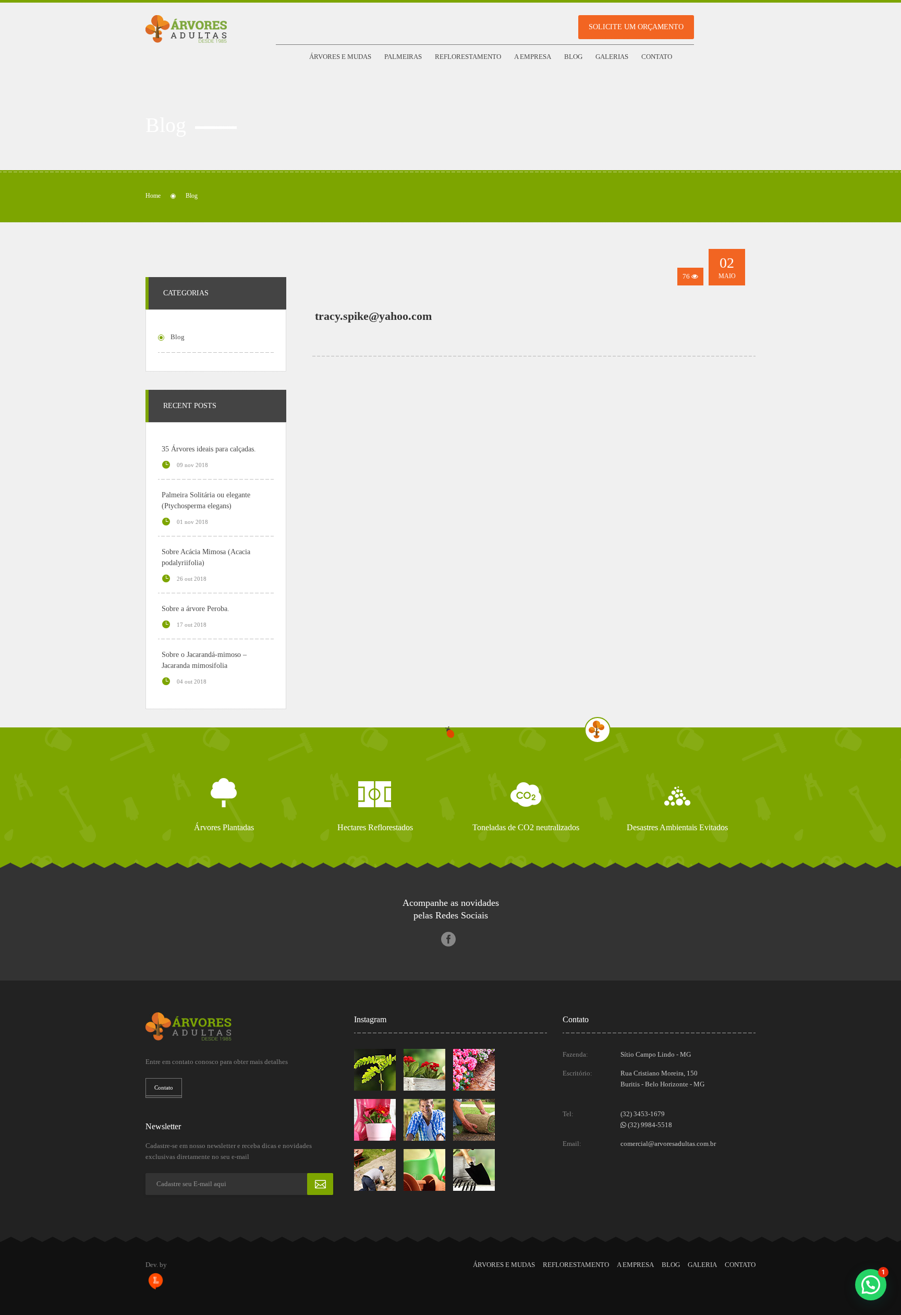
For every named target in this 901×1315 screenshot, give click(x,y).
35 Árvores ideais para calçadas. (209, 449)
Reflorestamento (468, 57)
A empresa (532, 57)
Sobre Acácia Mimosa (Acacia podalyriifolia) (206, 557)
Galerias (611, 57)
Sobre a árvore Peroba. (195, 609)
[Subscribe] (320, 1184)
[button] (870, 1284)
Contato (656, 57)
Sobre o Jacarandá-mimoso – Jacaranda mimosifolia (204, 660)
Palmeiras (403, 57)
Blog (573, 57)
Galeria (702, 1265)
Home (153, 195)
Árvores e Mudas (340, 57)
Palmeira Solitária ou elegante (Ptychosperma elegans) (206, 500)
